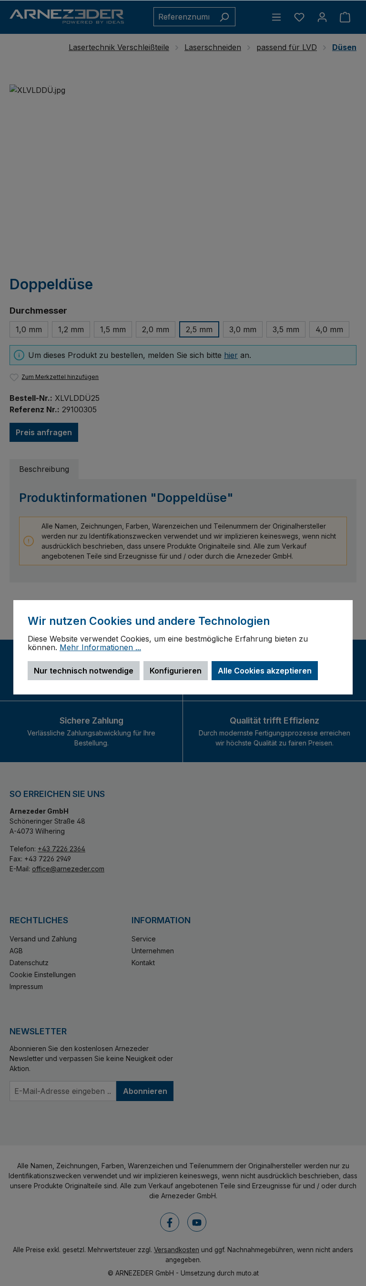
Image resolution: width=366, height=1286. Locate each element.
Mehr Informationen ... (100, 647)
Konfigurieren (176, 670)
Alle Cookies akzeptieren (265, 670)
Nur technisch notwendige (83, 670)
